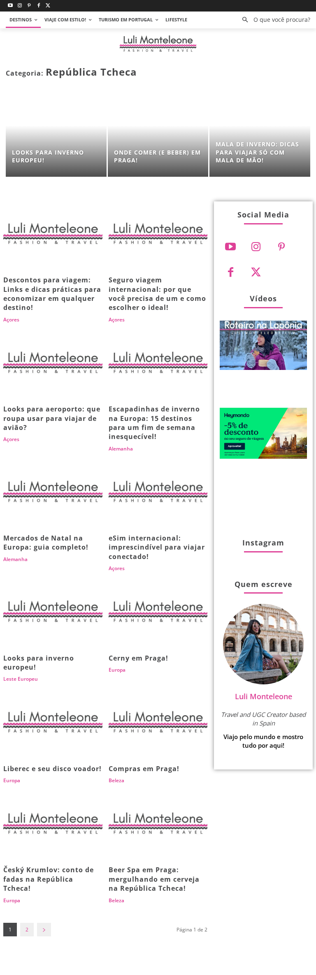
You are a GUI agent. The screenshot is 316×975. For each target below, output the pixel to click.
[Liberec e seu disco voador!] (52, 724)
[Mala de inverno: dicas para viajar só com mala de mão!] (259, 134)
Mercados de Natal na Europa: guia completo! (45, 543)
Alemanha (121, 448)
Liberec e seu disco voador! (52, 768)
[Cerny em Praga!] (158, 613)
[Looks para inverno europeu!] (56, 134)
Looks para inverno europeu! (38, 663)
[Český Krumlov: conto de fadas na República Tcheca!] (52, 825)
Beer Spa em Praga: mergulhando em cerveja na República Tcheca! (154, 879)
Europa (117, 670)
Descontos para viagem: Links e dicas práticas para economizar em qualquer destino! (52, 293)
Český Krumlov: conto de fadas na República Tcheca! (48, 879)
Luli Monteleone (263, 696)
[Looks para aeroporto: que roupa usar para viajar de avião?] (52, 365)
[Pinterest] (29, 6)
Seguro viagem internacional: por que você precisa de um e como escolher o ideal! (157, 293)
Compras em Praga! (144, 768)
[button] (274, 20)
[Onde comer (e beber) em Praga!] (158, 134)
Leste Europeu (20, 679)
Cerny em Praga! (138, 658)
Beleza (116, 780)
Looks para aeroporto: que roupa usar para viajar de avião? (51, 418)
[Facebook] (38, 6)
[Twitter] (48, 6)
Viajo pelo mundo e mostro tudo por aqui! (263, 740)
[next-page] (44, 929)
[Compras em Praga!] (158, 724)
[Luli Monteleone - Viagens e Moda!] (158, 44)
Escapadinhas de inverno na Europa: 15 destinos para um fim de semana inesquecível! (154, 422)
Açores (11, 319)
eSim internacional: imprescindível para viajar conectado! (157, 547)
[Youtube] (10, 6)
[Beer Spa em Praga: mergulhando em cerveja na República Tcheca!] (158, 825)
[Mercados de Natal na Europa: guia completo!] (52, 494)
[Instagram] (20, 6)
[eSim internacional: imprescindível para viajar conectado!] (158, 494)
